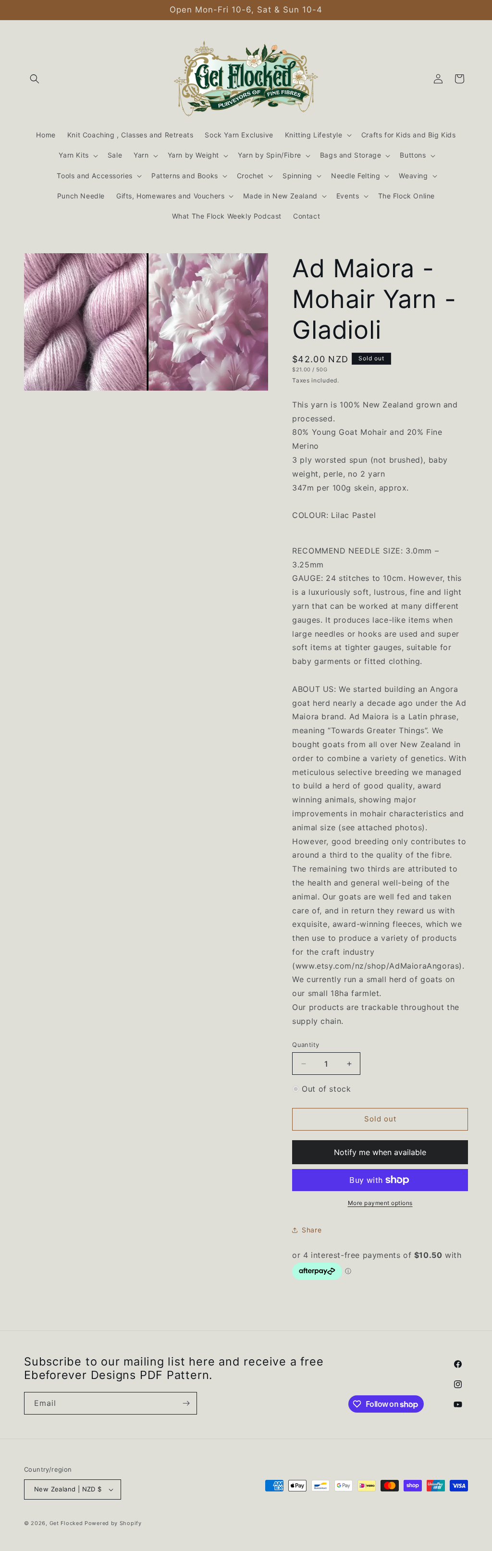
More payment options (380, 1202)
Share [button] (311, 1230)
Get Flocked (66, 1523)
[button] (34, 78)
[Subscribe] (186, 1403)
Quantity (305, 1044)
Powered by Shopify (113, 1523)
